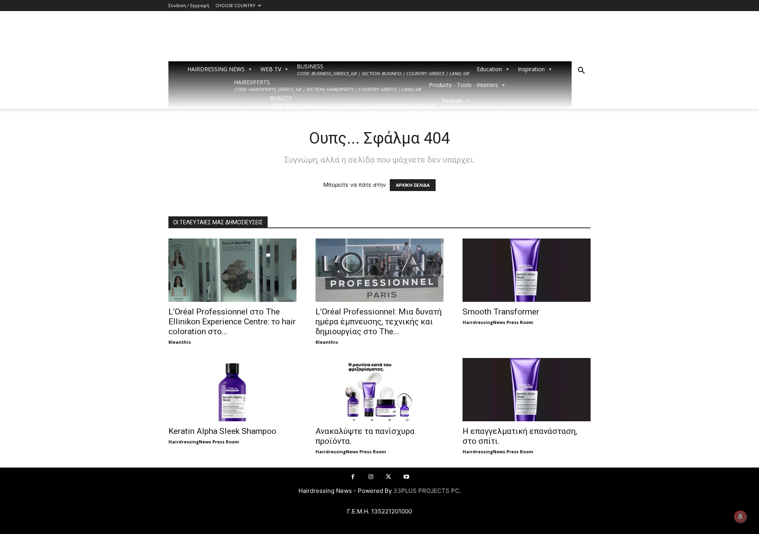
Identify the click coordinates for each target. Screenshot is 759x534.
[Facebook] (353, 477)
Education (489, 69)
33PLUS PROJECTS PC (426, 490)
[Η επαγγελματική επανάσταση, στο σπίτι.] (527, 389)
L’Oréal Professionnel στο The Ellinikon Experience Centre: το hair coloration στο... (232, 321)
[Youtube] (406, 477)
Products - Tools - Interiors (463, 85)
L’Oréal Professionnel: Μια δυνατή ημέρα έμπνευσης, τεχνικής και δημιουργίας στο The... (378, 321)
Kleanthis (179, 342)
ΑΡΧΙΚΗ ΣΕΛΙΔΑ (413, 185)
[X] (388, 477)
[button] (581, 71)
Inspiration (531, 69)
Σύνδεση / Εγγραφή (188, 5)
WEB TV (271, 69)
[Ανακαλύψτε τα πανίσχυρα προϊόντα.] (379, 389)
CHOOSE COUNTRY (235, 5)
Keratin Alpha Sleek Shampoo (222, 431)
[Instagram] (371, 477)
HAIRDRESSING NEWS (216, 69)
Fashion (452, 100)
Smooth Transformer (501, 311)
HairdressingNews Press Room (498, 322)
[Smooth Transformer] (527, 270)
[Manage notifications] (740, 516)
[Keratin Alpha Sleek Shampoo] (232, 389)
